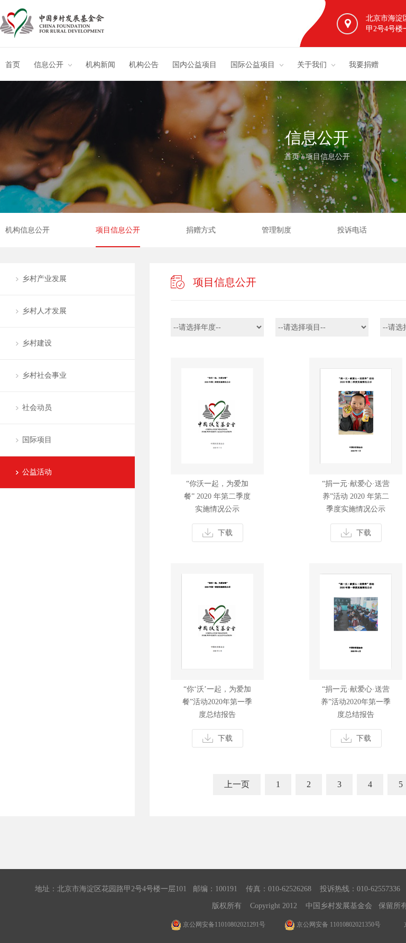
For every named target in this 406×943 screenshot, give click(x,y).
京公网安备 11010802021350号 (338, 924)
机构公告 (144, 65)
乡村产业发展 (44, 279)
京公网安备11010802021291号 (223, 924)
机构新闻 (100, 65)
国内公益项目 (194, 65)
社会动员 (37, 408)
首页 (12, 65)
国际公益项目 (252, 65)
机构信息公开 (27, 230)
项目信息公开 (328, 157)
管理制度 (276, 230)
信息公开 (48, 65)
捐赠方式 (201, 230)
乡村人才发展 (44, 311)
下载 (225, 533)
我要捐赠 (364, 65)
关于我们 (312, 65)
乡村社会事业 (44, 375)
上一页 (237, 784)
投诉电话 (352, 230)
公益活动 (37, 472)
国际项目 (37, 440)
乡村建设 (37, 343)
